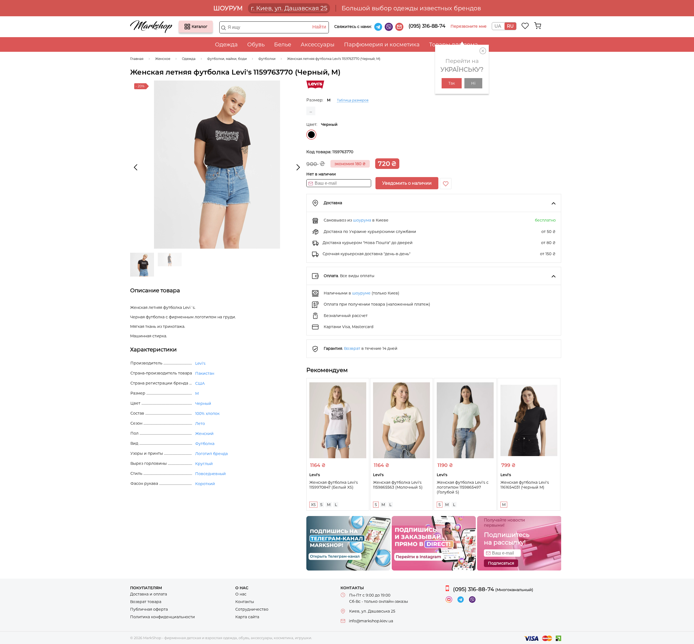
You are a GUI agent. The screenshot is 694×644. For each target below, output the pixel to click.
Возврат (352, 348)
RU (510, 26)
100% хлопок (207, 413)
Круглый (204, 463)
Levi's (200, 363)
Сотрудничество (251, 609)
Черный (311, 134)
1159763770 (342, 151)
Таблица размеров (352, 100)
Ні (473, 83)
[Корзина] (537, 25)
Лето (200, 423)
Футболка (204, 443)
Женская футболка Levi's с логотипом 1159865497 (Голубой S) (463, 487)
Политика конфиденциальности (162, 616)
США (200, 383)
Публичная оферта (149, 609)
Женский (204, 433)
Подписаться (501, 563)
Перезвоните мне (469, 26)
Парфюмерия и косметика (382, 44)
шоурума (362, 220)
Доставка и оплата (148, 594)
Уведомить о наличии (407, 183)
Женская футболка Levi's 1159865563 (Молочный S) (398, 485)
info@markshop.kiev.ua (371, 621)
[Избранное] (525, 25)
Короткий (205, 483)
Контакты (244, 601)
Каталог (187, 26)
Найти (319, 27)
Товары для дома (453, 44)
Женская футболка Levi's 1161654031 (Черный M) (524, 485)
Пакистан (204, 373)
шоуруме (361, 293)
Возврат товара (145, 601)
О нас (240, 594)
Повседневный (210, 473)
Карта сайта (247, 616)
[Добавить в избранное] (446, 183)
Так (451, 83)
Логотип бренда (211, 453)
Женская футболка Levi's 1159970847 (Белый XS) (333, 485)
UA (497, 26)
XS (313, 504)
